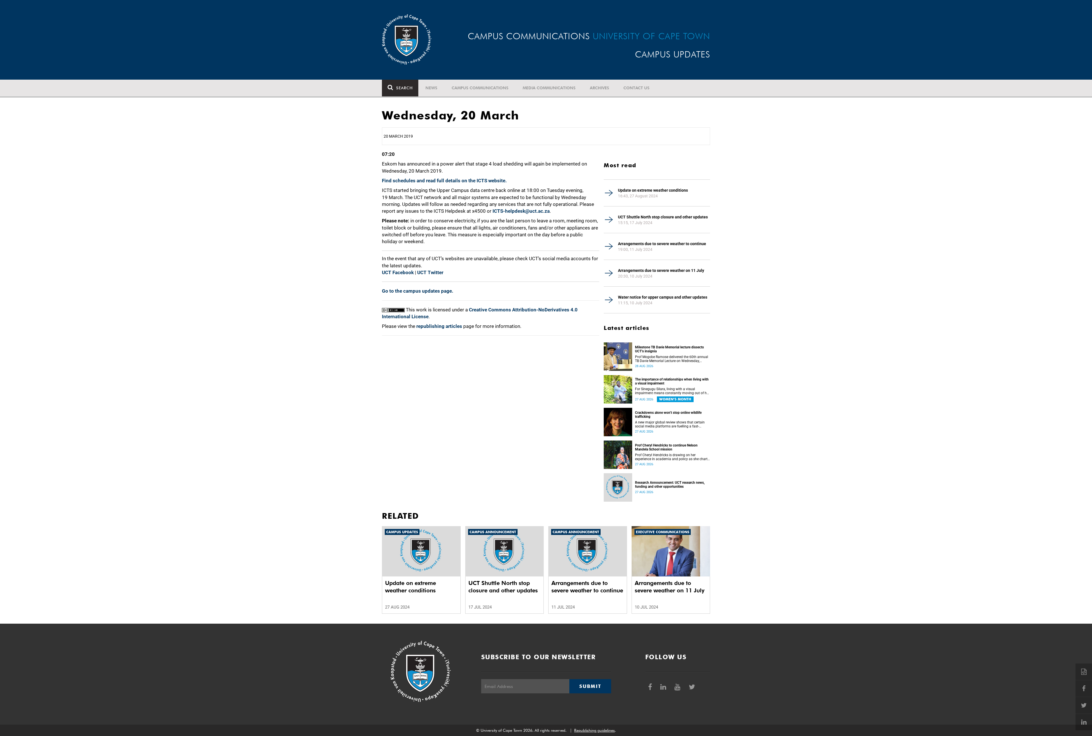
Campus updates (402, 532)
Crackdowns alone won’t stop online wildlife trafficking (668, 415)
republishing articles (439, 326)
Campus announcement (493, 532)
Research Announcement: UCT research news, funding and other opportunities (670, 485)
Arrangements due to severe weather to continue (662, 243)
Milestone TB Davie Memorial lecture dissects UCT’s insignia (669, 349)
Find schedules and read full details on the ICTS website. (444, 180)
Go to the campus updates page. (417, 291)
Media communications (549, 88)
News (431, 88)
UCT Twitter (430, 272)
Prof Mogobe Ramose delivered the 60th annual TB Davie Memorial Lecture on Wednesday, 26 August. (671, 359)
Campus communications (480, 88)
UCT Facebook (398, 272)
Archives (599, 88)
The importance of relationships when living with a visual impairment (672, 381)
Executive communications (662, 532)
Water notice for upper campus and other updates (662, 297)
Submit (590, 686)
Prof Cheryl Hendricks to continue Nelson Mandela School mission (666, 447)
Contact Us (636, 88)
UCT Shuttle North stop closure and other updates (663, 217)
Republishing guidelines (594, 730)
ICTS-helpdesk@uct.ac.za (521, 211)
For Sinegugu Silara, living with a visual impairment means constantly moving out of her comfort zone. (672, 391)
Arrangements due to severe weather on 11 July (661, 270)
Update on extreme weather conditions (653, 190)
